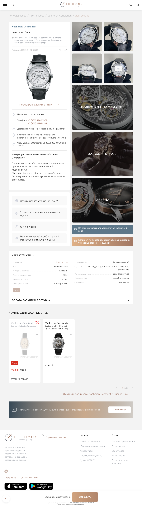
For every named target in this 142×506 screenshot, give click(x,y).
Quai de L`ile (62, 262)
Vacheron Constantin (24, 26)
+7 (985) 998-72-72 (37, 120)
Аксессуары (86, 451)
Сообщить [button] (85, 496)
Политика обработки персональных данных (15, 452)
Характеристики (23, 255)
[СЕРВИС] (102, 221)
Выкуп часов (118, 446)
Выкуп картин (119, 455)
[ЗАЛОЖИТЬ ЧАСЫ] (102, 175)
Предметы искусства (91, 455)
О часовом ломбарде (14, 447)
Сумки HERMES (88, 460)
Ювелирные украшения (92, 446)
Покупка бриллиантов (123, 441)
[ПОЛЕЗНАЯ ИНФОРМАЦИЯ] (102, 129)
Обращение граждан (56, 437)
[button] (5, 5)
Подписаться (119, 409)
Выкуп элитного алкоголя (120, 461)
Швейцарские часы (90, 441)
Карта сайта (10, 477)
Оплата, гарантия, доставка (31, 300)
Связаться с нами (29, 477)
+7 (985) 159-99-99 (37, 123)
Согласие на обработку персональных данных (15, 458)
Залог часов (118, 451)
